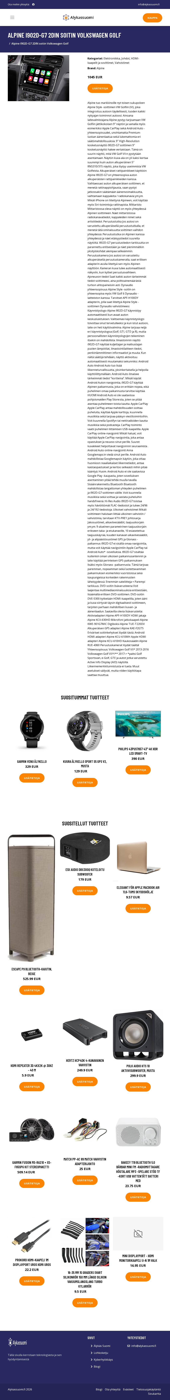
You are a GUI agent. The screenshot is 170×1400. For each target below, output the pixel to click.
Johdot (125, 58)
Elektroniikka (112, 58)
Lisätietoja (100, 88)
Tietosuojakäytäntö (148, 1389)
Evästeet (128, 1389)
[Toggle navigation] (12, 17)
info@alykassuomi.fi (149, 4)
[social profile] (33, 4)
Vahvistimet (122, 63)
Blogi (97, 1366)
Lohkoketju (101, 1353)
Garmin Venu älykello (32, 761)
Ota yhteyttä (112, 1389)
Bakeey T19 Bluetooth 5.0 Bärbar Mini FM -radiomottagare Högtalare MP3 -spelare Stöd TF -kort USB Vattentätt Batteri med (138, 1171)
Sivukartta (154, 1394)
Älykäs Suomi (102, 1346)
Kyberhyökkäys (103, 1359)
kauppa (152, 17)
